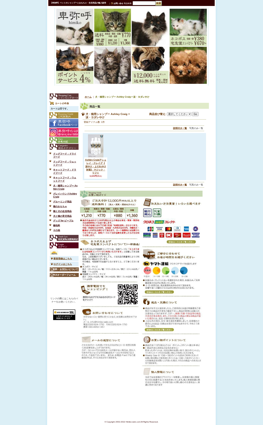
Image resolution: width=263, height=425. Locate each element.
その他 (56, 230)
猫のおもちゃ (60, 206)
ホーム (88, 97)
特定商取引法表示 (64, 238)
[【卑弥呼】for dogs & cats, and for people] (68, 16)
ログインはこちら (63, 264)
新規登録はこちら (63, 258)
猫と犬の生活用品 (62, 211)
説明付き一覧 (180, 128)
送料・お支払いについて (65, 269)
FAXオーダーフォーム (64, 275)
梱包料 (56, 225)
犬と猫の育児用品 (62, 216)
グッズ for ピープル (63, 220)
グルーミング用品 (62, 201)
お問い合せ (118, 3)
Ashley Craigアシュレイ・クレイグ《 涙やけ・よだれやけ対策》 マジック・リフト (95, 166)
